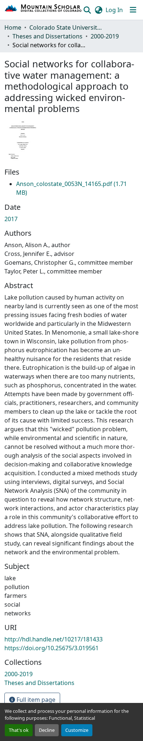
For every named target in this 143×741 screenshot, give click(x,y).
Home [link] (12, 27)
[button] (43, 10)
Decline (47, 730)
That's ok (19, 730)
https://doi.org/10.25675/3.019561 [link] (51, 648)
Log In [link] (114, 10)
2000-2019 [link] (105, 36)
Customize (76, 730)
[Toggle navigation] (133, 10)
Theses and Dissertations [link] (47, 36)
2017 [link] (11, 219)
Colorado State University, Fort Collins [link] (66, 27)
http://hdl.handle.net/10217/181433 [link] (53, 639)
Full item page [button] (35, 700)
